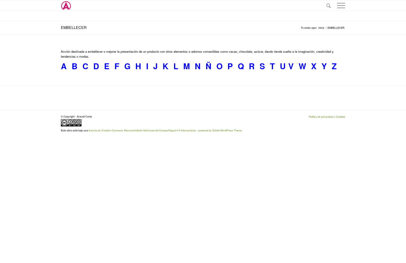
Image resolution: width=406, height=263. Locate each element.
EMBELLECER (74, 27)
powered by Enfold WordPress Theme (220, 130)
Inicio (321, 27)
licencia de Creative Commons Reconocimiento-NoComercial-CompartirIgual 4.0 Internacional (142, 130)
